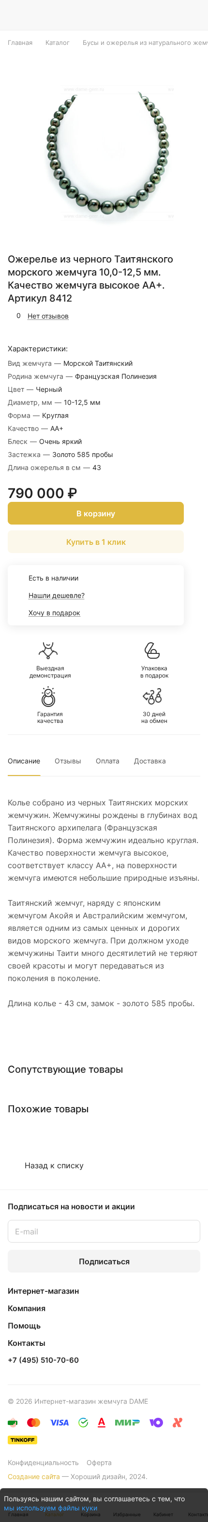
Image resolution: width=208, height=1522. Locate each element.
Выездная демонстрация (50, 671)
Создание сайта (34, 1476)
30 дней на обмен (154, 717)
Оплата (107, 761)
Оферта (99, 1462)
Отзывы (68, 761)
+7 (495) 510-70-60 (43, 1360)
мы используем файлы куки (50, 1508)
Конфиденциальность (43, 1462)
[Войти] (173, 15)
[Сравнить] (172, 315)
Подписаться (104, 1261)
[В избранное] (152, 315)
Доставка (150, 761)
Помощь (24, 1325)
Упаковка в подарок (154, 671)
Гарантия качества (50, 717)
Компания (26, 1308)
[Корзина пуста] (193, 15)
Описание (24, 761)
